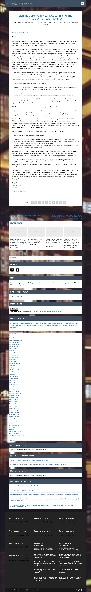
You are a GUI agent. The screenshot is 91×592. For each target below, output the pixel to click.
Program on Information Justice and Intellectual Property (48, 283)
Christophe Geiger (14, 363)
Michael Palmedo (14, 404)
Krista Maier (12, 387)
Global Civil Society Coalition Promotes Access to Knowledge (29, 460)
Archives (12, 297)
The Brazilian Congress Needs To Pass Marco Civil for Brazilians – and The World (54, 241)
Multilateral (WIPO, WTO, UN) (41, 325)
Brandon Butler (13, 346)
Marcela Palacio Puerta (16, 393)
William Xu (12, 438)
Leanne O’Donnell (14, 391)
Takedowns (54, 325)
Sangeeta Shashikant (15, 423)
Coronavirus (14, 323)
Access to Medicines (64, 325)
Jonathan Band (23, 22)
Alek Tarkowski (13, 336)
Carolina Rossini (14, 355)
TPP (36, 323)
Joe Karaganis (13, 385)
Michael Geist (13, 402)
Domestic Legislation (59, 22)
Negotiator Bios (19, 531)
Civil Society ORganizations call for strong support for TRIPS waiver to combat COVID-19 (38, 464)
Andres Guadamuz (14, 342)
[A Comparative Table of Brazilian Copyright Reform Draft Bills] (36, 232)
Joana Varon (12, 382)
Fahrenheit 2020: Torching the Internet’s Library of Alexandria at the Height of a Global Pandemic (18, 242)
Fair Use (68, 22)
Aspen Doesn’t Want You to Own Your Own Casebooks (27, 486)
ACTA (39, 323)
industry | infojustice (24, 481)
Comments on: (20, 445)
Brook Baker (12, 348)
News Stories (43, 518)
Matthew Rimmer (14, 395)
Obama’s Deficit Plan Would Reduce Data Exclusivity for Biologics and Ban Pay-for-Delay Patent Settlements (72, 242)
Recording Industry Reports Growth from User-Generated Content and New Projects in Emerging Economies (44, 494)
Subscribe (20, 297)
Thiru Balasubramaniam (16, 436)
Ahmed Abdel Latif (14, 334)
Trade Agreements (24, 323)
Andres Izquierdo (14, 344)
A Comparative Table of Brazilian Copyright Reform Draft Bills (36, 240)
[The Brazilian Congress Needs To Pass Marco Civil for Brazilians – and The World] (54, 232)
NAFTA (32, 323)
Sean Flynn (12, 429)
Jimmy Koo (12, 380)
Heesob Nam (13, 372)
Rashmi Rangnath (14, 421)
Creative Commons (26, 325)
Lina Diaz (11, 389)
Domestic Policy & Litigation (63, 323)
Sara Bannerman (14, 425)
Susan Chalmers (14, 433)
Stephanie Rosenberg (15, 431)
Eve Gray (11, 368)
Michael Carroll (13, 400)
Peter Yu (11, 440)
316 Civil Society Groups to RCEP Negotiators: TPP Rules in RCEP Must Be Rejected (45, 563)
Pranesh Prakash (14, 419)
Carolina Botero (13, 353)
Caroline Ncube (13, 357)
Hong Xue (12, 374)
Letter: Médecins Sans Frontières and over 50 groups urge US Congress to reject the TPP (45, 578)
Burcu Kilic (12, 351)
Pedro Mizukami (14, 414)
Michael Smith (13, 406)
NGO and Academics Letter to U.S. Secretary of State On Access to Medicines (44, 571)
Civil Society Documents (24, 456)
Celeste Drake (13, 361)
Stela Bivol (12, 427)
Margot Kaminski (14, 412)
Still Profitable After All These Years (21, 490)
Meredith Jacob (13, 410)
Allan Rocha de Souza (15, 340)
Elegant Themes (21, 590)
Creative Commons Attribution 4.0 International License (44, 312)
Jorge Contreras (13, 378)
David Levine (12, 365)
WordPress (37, 590)
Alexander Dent (13, 338)
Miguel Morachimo (14, 408)
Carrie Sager (12, 359)
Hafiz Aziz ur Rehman (15, 370)
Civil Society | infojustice (41, 544)
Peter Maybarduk (14, 416)
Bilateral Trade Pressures (45, 22)
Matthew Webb (13, 397)
